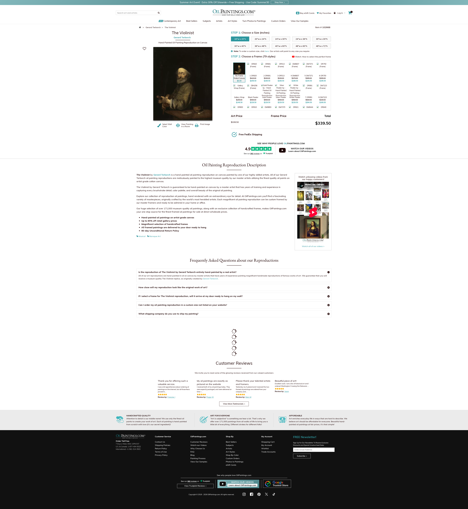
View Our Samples (299, 21)
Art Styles (232, 21)
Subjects (207, 21)
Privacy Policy (161, 455)
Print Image (205, 124)
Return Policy (161, 448)
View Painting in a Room (187, 125)
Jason (286, 391)
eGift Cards (231, 465)
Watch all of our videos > (313, 246)
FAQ (192, 452)
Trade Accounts (268, 452)
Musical (142, 236)
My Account (266, 445)
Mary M (248, 397)
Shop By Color (232, 455)
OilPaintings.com (214, 494)
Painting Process (197, 458)
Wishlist (265, 448)
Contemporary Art (172, 21)
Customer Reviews (198, 442)
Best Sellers (191, 21)
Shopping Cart (268, 442)
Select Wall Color (167, 125)
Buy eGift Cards (307, 13)
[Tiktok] (273, 494)
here (267, 51)
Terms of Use (161, 452)
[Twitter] (266, 494)
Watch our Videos (198, 445)
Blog (192, 455)
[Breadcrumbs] (140, 27)
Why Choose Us (197, 448)
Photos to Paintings (234, 461)
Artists (219, 21)
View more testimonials (233, 404)
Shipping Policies (162, 445)
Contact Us (160, 442)
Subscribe (301, 456)
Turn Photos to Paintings (254, 21)
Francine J (171, 397)
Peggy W (210, 397)
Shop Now (279, 2)
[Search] (159, 13)
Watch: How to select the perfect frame (313, 57)
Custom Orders (278, 21)
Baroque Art (155, 236)
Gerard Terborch (182, 37)
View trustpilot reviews (194, 486)
